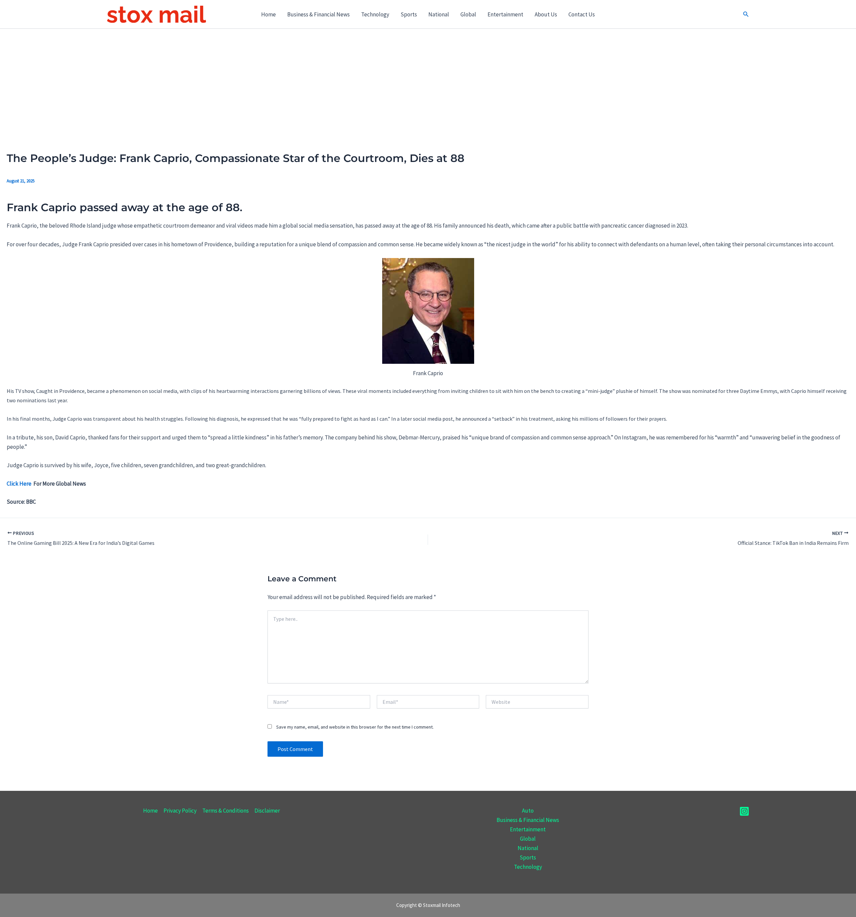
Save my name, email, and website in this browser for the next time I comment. (355, 727)
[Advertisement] (428, 79)
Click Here (19, 483)
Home (268, 14)
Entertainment (505, 14)
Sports (409, 14)
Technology (375, 14)
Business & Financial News (318, 14)
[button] (746, 14)
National (438, 14)
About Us (546, 14)
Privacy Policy (180, 810)
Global (468, 14)
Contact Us (581, 14)
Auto (528, 810)
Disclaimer (267, 810)
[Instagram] (744, 811)
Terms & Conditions (225, 810)
